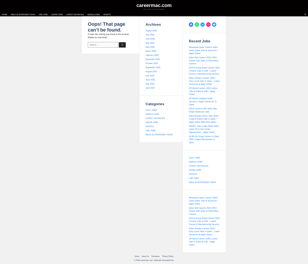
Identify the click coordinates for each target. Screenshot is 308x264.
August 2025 (151, 71)
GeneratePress (168, 260)
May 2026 (150, 43)
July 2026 (150, 35)
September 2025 (153, 67)
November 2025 (153, 59)
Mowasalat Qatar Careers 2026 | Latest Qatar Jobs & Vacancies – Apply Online (203, 50)
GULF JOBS (151, 110)
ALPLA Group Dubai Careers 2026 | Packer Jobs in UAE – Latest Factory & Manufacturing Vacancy (204, 71)
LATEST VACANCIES (75, 14)
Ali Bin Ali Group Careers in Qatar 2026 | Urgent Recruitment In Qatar (204, 139)
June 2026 (150, 39)
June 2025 (150, 80)
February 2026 (152, 55)
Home (137, 256)
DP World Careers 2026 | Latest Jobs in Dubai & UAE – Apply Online (203, 91)
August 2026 (151, 30)
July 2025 (150, 76)
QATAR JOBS (57, 14)
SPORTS (107, 14)
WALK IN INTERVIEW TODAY (23, 14)
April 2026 (150, 47)
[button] (305, 14)
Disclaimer (155, 256)
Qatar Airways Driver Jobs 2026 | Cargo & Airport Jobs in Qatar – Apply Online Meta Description (204, 119)
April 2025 (150, 88)
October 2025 (152, 63)
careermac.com (154, 5)
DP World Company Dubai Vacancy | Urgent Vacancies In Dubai (202, 101)
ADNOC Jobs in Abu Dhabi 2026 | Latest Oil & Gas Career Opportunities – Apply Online (204, 129)
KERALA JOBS (93, 14)
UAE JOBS (43, 14)
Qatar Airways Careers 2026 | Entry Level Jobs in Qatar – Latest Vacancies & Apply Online (204, 81)
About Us (145, 256)
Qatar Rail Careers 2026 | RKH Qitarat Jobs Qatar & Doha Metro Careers (204, 60)
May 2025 (150, 84)
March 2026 (151, 51)
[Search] (122, 45)
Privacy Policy (168, 256)
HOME (4, 14)
